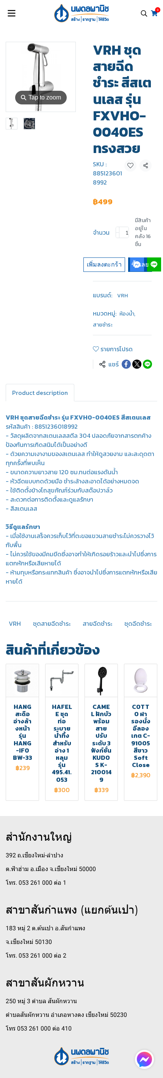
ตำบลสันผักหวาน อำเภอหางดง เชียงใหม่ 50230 (66, 1014)
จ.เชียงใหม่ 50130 (29, 941)
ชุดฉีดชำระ (138, 623)
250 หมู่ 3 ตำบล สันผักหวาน (41, 1001)
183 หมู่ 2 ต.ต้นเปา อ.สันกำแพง (45, 928)
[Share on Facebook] (126, 364)
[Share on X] (136, 364)
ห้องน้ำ (127, 314)
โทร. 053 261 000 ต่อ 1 (36, 882)
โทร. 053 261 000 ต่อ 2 (36, 955)
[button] (144, 13)
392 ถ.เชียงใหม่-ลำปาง (34, 855)
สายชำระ (103, 325)
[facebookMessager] (144, 1059)
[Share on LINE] (147, 364)
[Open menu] (11, 13)
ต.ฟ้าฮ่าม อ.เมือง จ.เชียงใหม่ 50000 (51, 869)
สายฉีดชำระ (97, 623)
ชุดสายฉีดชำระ (52, 623)
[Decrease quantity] (117, 232)
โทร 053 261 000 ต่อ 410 (39, 1028)
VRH (122, 296)
